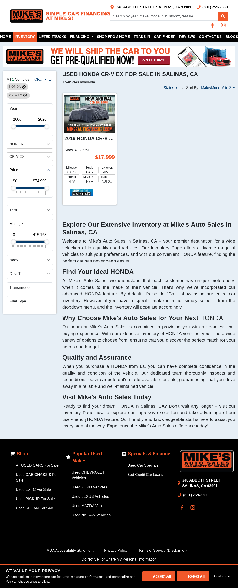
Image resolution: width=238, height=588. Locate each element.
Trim (13, 210)
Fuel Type (18, 301)
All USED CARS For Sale (37, 465)
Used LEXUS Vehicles (90, 496)
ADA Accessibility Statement (70, 550)
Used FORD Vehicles (89, 487)
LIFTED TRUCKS (52, 37)
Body (14, 260)
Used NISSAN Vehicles (91, 515)
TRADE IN (142, 37)
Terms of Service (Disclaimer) (162, 550)
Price (14, 170)
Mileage (16, 224)
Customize (222, 576)
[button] (223, 16)
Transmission (21, 287)
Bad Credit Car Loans (145, 475)
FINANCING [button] (81, 37)
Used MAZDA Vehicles (90, 506)
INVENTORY (25, 37)
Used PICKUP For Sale (35, 499)
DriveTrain (18, 274)
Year (13, 108)
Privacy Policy (116, 550)
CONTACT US (210, 37)
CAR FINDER (164, 37)
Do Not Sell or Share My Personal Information (119, 559)
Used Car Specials (143, 465)
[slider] (13, 126)
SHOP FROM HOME (113, 37)
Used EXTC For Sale (33, 490)
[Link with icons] (213, 25)
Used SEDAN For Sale (35, 508)
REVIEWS (187, 37)
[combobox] (9, 144)
